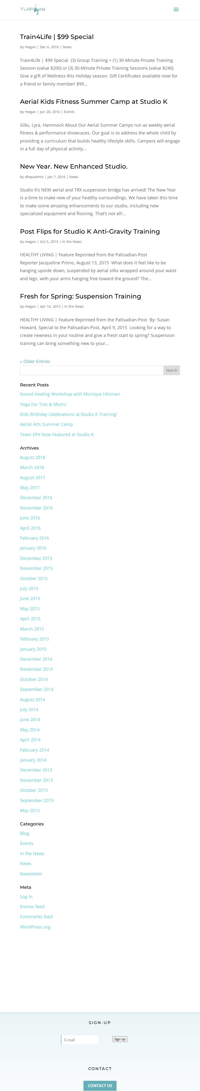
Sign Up (119, 1039)
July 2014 (29, 709)
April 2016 (30, 528)
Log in (26, 897)
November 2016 (36, 508)
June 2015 (30, 598)
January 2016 (33, 548)
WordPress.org (35, 927)
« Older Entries (35, 361)
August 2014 (32, 699)
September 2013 (36, 800)
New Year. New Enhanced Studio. (74, 166)
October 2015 (34, 578)
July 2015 (29, 588)
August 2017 (32, 477)
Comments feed (36, 916)
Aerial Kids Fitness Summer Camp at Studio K (94, 101)
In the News (72, 241)
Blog (24, 833)
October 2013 (34, 790)
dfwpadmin (34, 176)
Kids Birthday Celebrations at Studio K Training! (68, 414)
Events (69, 111)
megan (30, 47)
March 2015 (32, 629)
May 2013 (30, 810)
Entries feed (32, 906)
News (67, 47)
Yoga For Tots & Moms (43, 404)
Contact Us (100, 1085)
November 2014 (36, 669)
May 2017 (30, 487)
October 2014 (34, 679)
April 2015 (30, 619)
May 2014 (30, 730)
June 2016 (30, 518)
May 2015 (30, 609)
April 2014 (30, 740)
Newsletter (31, 874)
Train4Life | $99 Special (57, 37)
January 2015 (33, 649)
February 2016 (34, 538)
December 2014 (36, 659)
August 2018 (32, 457)
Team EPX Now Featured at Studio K (57, 434)
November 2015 (36, 568)
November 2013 (36, 780)
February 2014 (34, 750)
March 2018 (32, 467)
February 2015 (34, 639)
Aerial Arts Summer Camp (46, 424)
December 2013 (36, 770)
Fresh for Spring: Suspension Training (80, 296)
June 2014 (30, 719)
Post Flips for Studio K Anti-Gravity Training (90, 231)
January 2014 (33, 760)
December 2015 (36, 558)
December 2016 (36, 497)
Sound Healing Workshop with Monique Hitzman (70, 394)
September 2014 (36, 689)
